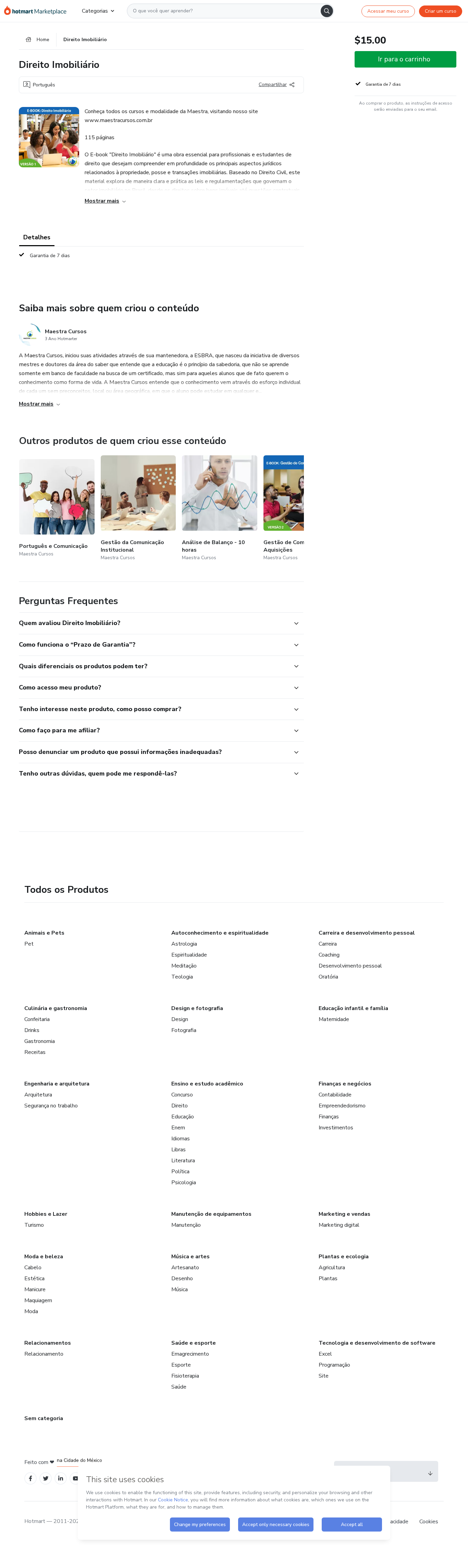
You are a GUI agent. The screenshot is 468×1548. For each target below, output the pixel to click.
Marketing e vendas (344, 1214)
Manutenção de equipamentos (211, 1214)
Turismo (34, 1225)
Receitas (35, 1052)
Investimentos (336, 1127)
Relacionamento (43, 1354)
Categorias (95, 11)
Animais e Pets (44, 933)
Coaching (329, 955)
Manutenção (186, 1225)
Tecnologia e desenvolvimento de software (377, 1343)
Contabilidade (335, 1095)
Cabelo (32, 1267)
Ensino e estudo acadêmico (207, 1084)
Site (324, 1376)
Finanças (329, 1116)
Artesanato (185, 1267)
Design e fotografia (197, 1008)
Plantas (328, 1278)
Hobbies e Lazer (45, 1214)
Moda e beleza (43, 1256)
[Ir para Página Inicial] (37, 10)
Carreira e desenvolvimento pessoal (367, 933)
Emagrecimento (190, 1354)
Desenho (182, 1278)
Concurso (182, 1095)
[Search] (327, 11)
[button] (154, 623)
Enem (178, 1127)
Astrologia (184, 944)
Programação (334, 1365)
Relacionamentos (47, 1343)
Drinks (31, 1030)
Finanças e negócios (345, 1084)
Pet (29, 944)
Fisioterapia (185, 1376)
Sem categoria (43, 1418)
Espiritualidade (189, 955)
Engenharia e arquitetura (56, 1084)
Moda (31, 1311)
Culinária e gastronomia (55, 1008)
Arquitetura (38, 1095)
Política (180, 1171)
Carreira (328, 944)
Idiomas (180, 1138)
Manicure (35, 1289)
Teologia (182, 977)
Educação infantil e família (353, 1008)
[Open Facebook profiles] (30, 1478)
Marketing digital (339, 1225)
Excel (325, 1354)
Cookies (428, 1521)
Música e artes (190, 1256)
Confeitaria (37, 1019)
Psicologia (183, 1182)
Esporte (181, 1365)
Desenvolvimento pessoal (350, 966)
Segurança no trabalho (51, 1105)
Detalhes (36, 237)
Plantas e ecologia (344, 1256)
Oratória (328, 977)
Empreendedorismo (342, 1105)
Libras (178, 1149)
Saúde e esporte (193, 1343)
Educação (182, 1116)
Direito (179, 1105)
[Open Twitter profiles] (45, 1478)
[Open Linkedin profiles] (61, 1478)
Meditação (184, 966)
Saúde (178, 1387)
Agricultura (332, 1267)
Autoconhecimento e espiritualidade (220, 933)
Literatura (183, 1160)
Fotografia (183, 1030)
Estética (34, 1278)
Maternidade (334, 1019)
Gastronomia (39, 1041)
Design (179, 1019)
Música (179, 1289)
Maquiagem (38, 1300)
